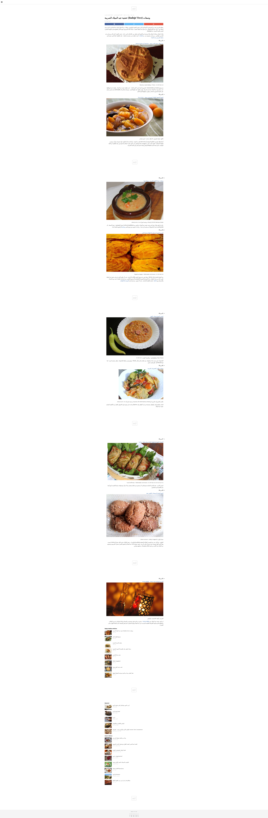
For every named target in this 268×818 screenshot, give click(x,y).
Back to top (134, 811)
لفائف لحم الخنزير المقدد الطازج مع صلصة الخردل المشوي (125, 744)
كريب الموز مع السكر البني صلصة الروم (121, 705)
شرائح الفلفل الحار (117, 636)
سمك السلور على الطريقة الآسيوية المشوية (122, 649)
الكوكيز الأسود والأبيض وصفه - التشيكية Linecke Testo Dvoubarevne (128, 729)
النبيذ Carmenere (116, 774)
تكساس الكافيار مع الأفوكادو (118, 723)
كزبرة (114, 717)
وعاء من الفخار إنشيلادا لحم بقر (119, 738)
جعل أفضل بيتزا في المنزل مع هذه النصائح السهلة (123, 673)
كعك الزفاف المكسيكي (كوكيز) (119, 750)
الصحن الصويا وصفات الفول (156, 316)
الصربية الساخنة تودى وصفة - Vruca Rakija (152, 581)
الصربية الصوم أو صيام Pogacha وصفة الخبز (152, 233)
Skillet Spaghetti (116, 661)
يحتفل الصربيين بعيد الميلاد (157, 37)
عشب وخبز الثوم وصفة (117, 667)
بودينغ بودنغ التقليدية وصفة (118, 768)
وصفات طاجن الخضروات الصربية (155, 368)
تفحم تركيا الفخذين (117, 655)
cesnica (141, 36)
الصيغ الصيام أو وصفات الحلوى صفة (154, 493)
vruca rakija (146, 621)
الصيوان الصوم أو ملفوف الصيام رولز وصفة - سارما (151, 442)
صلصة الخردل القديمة (117, 642)
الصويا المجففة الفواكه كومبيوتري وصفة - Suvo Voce (150, 97)
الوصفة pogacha (125, 280)
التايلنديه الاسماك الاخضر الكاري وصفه (121, 762)
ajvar (155, 280)
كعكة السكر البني (116, 711)
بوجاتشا (123, 227)
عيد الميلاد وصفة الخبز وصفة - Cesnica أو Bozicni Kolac (149, 43)
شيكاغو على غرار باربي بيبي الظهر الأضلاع (121, 780)
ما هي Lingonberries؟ (117, 756)
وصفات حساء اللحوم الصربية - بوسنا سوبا (153, 181)
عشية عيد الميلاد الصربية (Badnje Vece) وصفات (123, 630)
